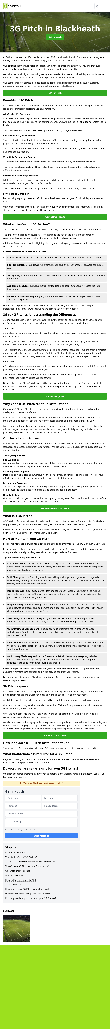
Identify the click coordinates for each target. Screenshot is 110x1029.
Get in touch (55, 37)
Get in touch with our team (55, 508)
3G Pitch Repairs (13, 884)
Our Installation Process (17, 870)
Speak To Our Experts (55, 735)
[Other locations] (97, 6)
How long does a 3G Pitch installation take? (27, 889)
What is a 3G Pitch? (15, 875)
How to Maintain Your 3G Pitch (20, 879)
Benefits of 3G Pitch (15, 852)
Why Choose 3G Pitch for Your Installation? (27, 866)
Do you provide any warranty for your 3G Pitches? (30, 898)
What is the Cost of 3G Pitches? (21, 857)
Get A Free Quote (55, 396)
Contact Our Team (55, 216)
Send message (41, 835)
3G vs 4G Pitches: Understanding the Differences (30, 861)
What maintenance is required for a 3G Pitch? (28, 893)
